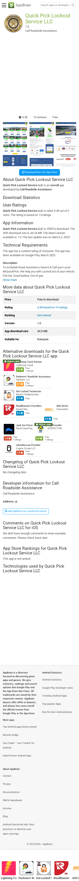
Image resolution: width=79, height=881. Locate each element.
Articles (7, 808)
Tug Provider (55, 425)
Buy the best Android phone (57, 712)
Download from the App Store (40, 172)
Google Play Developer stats (57, 687)
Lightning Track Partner (29, 361)
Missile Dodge (10, 735)
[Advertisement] (39, 74)
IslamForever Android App (17, 755)
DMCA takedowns (12, 800)
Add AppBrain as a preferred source (27, 511)
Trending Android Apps (54, 695)
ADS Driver (62, 406)
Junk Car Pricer (24, 425)
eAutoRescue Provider (28, 445)
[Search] (72, 5)
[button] (39, 501)
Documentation (11, 792)
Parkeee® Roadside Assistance (33, 376)
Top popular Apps (51, 704)
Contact (7, 775)
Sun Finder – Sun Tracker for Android (18, 745)
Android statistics (52, 679)
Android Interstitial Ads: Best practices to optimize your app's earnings (18, 829)
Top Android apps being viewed (19, 726)
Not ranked (44, 315)
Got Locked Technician (28, 391)
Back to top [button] (70, 849)
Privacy (7, 784)
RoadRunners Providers (29, 406)
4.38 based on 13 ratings (52, 307)
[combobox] (55, 5)
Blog (5, 816)
